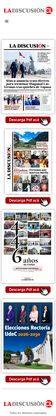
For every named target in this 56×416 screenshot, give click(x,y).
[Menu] (6, 21)
